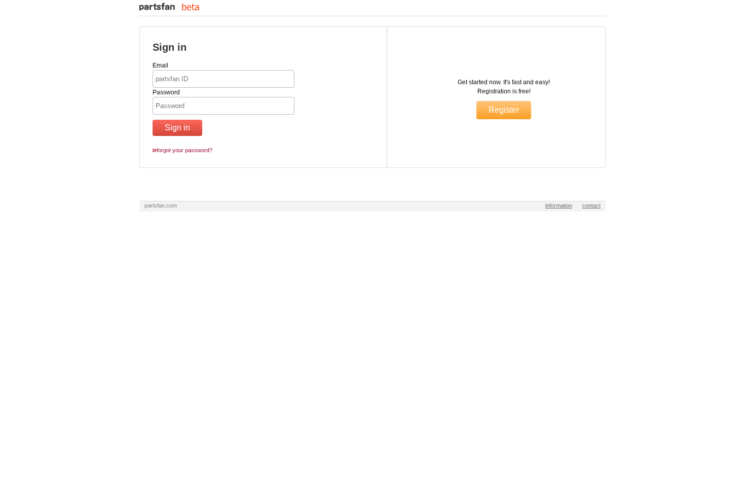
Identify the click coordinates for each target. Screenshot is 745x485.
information (558, 205)
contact (591, 205)
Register (504, 110)
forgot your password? (184, 150)
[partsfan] (169, 8)
